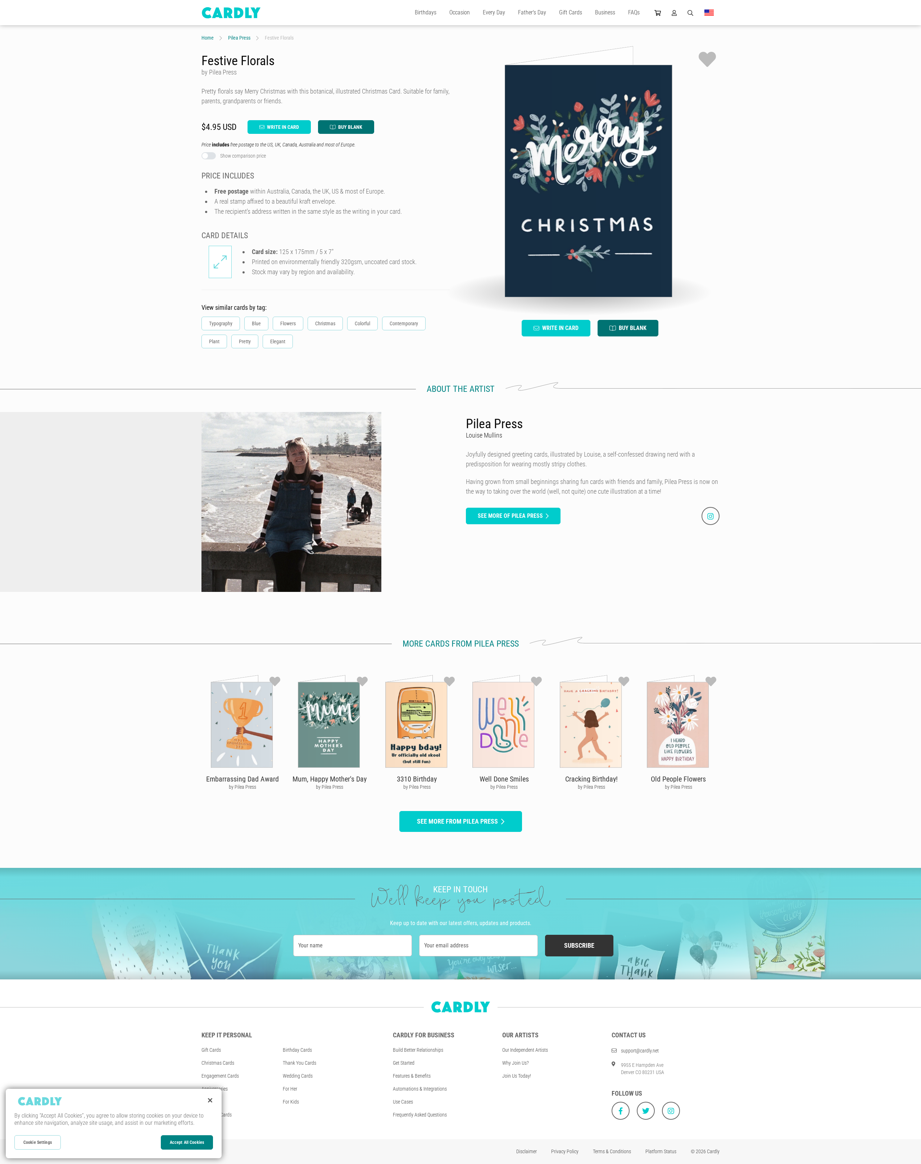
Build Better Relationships (418, 1050)
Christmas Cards (217, 1063)
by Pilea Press (242, 787)
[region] (114, 1123)
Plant (214, 341)
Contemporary (404, 323)
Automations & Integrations (420, 1089)
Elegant (277, 341)
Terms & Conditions (612, 1151)
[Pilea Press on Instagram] (711, 516)
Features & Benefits (412, 1076)
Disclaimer (526, 1151)
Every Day (494, 12)
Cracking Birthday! (591, 779)
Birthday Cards (297, 1050)
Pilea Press (239, 38)
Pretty (245, 341)
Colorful (362, 323)
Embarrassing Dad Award (242, 779)
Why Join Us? (515, 1063)
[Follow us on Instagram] (671, 1111)
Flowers (288, 323)
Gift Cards (570, 12)
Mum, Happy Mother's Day (329, 779)
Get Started (403, 1063)
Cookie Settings (37, 1142)
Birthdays (425, 12)
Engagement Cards (220, 1076)
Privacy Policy (565, 1151)
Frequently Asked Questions (420, 1115)
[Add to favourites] (707, 59)
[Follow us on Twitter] (646, 1111)
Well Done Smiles (504, 779)
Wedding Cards (298, 1076)
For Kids (291, 1102)
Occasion (459, 12)
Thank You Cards (299, 1063)
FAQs (634, 12)
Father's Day (532, 12)
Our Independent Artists (525, 1050)
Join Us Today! (516, 1076)
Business (605, 12)
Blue (256, 323)
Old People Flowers (678, 779)
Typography (220, 323)
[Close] (210, 1100)
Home (207, 38)
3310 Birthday (417, 779)
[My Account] (674, 12)
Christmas (325, 323)
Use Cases (403, 1102)
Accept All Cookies (187, 1142)
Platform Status (660, 1151)
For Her (290, 1089)
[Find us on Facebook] (621, 1111)
